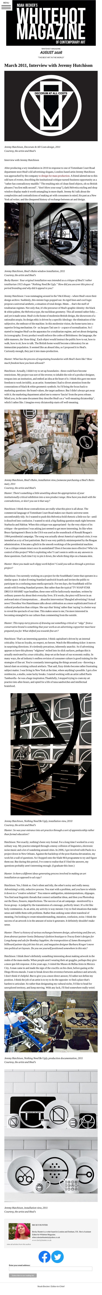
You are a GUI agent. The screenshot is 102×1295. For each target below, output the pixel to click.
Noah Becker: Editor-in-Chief (51, 1286)
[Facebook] (44, 1257)
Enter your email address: (19, 1265)
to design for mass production (54, 175)
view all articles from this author (19, 1244)
